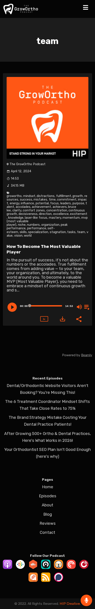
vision (18, 235)
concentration (56, 210)
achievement (41, 207)
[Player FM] (84, 567)
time (52, 199)
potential (42, 203)
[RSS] (45, 580)
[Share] (78, 318)
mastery (55, 218)
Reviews (48, 523)
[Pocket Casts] (71, 567)
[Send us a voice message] (86, 600)
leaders (65, 203)
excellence (61, 214)
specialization (38, 232)
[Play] (12, 307)
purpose (78, 203)
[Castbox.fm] (33, 567)
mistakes (40, 199)
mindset (29, 196)
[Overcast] (58, 567)
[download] (62, 319)
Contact (47, 532)
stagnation (58, 232)
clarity (16, 210)
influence (27, 203)
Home (47, 487)
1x (44, 319)
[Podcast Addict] (33, 580)
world (28, 235)
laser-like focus (36, 218)
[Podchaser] (58, 580)
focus (54, 203)
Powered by (77, 355)
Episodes (47, 496)
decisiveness (28, 214)
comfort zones (34, 210)
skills (23, 232)
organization (50, 225)
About (47, 505)
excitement (78, 214)
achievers (60, 207)
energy (14, 203)
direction (45, 214)
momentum (71, 218)
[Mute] (79, 307)
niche (22, 225)
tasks (71, 232)
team (81, 232)
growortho (14, 196)
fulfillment (63, 196)
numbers (33, 225)
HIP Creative (70, 603)
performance (36, 228)
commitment (66, 199)
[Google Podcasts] (20, 567)
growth (77, 196)
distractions (46, 196)
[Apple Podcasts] (7, 567)
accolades (23, 207)
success (26, 199)
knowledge (15, 218)
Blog (47, 514)
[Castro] (45, 567)
